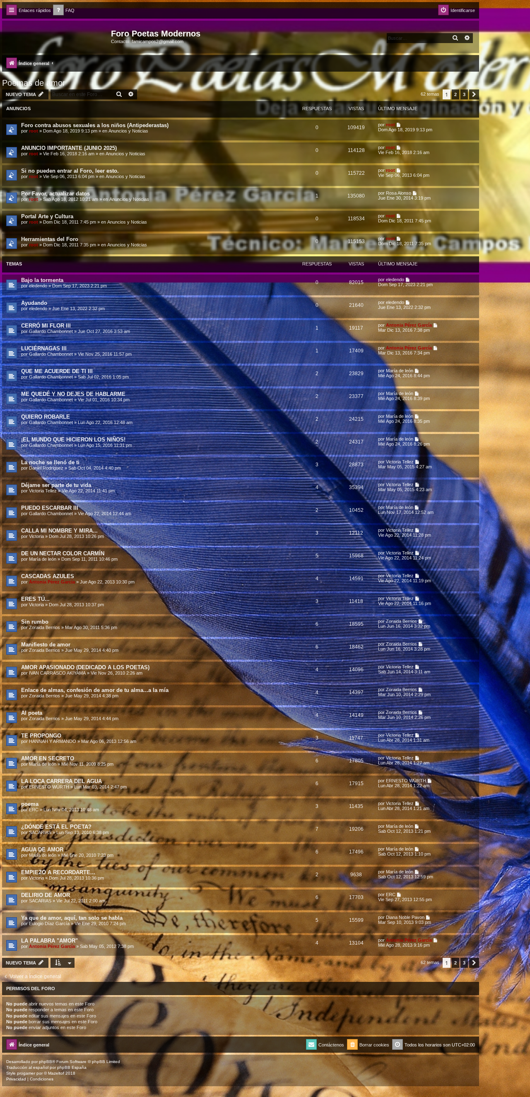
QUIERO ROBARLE (45, 417)
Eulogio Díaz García (49, 923)
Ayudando (34, 303)
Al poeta (31, 713)
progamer (26, 1073)
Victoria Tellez (400, 461)
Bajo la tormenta (42, 280)
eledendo (38, 285)
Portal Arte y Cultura (47, 216)
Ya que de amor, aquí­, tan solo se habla (72, 918)
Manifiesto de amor (45, 644)
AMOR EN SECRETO (47, 758)
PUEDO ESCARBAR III (49, 508)
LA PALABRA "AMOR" (49, 941)
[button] (474, 94)
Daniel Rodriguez (46, 467)
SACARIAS (40, 832)
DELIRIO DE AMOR (45, 895)
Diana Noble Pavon (405, 917)
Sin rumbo (34, 622)
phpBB (45, 1061)
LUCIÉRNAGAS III (44, 348)
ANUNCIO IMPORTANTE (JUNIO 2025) (69, 148)
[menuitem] (64, 11)
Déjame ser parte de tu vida (56, 485)
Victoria (36, 536)
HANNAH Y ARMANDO (52, 741)
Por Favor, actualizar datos (55, 193)
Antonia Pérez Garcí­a (409, 325)
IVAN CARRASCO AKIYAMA (57, 672)
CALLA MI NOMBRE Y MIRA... (59, 531)
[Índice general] (57, 36)
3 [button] (464, 94)
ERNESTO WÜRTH (49, 786)
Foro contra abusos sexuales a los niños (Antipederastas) (95, 125)
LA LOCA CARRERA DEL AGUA (61, 781)
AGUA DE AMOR (42, 849)
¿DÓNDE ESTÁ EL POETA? (56, 827)
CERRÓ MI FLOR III (46, 326)
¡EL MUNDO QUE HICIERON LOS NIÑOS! (73, 439)
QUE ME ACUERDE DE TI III (57, 371)
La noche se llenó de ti (50, 462)
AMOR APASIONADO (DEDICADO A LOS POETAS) (85, 667)
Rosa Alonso (398, 192)
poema (30, 804)
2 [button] (455, 94)
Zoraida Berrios (44, 627)
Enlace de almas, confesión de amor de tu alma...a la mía (95, 690)
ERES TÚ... (35, 599)
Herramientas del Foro (49, 239)
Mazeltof (56, 1073)
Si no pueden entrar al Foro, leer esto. (70, 171)
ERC (34, 809)
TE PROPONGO (41, 736)
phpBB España (72, 1067)
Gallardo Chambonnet (51, 331)
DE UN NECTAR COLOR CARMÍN (62, 553)
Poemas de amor (33, 82)
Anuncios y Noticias (128, 130)
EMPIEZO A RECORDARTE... (58, 872)
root (33, 130)
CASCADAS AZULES (47, 576)
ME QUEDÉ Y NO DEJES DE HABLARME (73, 394)
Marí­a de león (399, 370)
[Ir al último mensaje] (399, 124)
